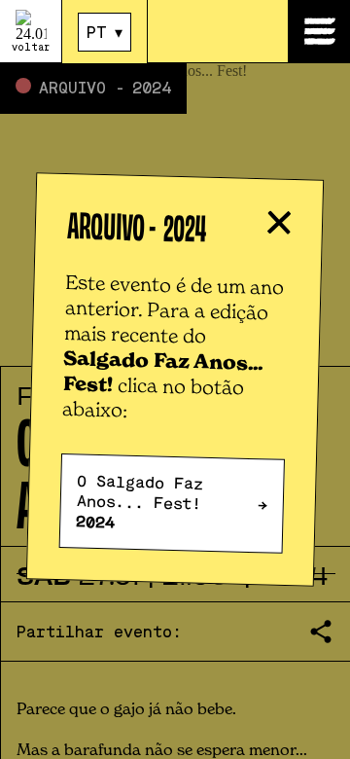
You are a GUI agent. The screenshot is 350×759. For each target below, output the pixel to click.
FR (96, 65)
